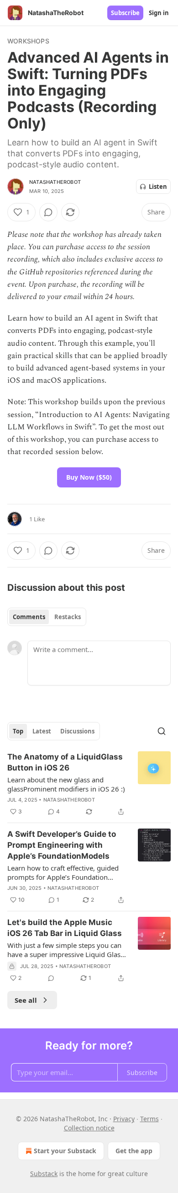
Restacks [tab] (67, 617)
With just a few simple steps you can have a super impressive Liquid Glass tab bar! (65, 950)
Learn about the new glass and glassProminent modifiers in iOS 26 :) (66, 784)
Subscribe (125, 13)
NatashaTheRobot (55, 182)
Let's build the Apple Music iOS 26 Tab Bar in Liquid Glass (64, 928)
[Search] (161, 731)
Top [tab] (18, 731)
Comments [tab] (29, 617)
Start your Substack (65, 1150)
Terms (149, 1118)
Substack (44, 1173)
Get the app (133, 1150)
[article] (89, 784)
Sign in (159, 13)
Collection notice (89, 1127)
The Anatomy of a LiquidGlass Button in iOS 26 (65, 762)
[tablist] (46, 617)
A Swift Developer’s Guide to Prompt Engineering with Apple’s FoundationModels (61, 845)
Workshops (28, 41)
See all (26, 1000)
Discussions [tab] (77, 731)
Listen (158, 186)
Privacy (124, 1118)
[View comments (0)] (48, 212)
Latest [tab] (41, 731)
